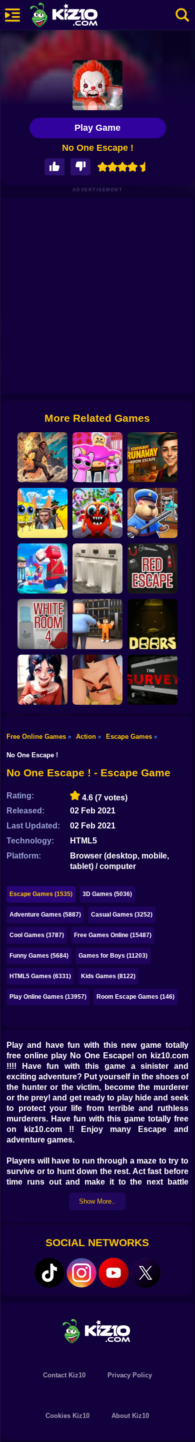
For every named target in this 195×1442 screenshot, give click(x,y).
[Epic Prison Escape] (43, 457)
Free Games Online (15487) (113, 935)
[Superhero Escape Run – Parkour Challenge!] (43, 568)
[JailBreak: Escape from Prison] (97, 624)
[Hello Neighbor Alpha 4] (97, 680)
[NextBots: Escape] (43, 513)
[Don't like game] (80, 167)
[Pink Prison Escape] (97, 457)
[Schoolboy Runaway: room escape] (153, 457)
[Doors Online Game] (153, 624)
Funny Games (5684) (39, 955)
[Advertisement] (97, 295)
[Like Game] (54, 167)
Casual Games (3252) (121, 914)
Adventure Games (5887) (45, 914)
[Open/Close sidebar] (12, 15)
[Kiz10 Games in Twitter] (145, 1273)
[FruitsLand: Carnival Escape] (97, 513)
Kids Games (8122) (108, 976)
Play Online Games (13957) (48, 996)
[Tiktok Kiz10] (49, 1273)
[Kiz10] (80, 16)
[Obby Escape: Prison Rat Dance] (153, 513)
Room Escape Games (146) (135, 996)
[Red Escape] (153, 568)
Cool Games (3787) (37, 935)
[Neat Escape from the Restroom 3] (97, 568)
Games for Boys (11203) (113, 955)
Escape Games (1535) (41, 894)
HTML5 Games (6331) (40, 976)
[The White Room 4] (43, 624)
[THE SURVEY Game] (153, 680)
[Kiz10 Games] (98, 1330)
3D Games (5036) (107, 894)
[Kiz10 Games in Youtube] (113, 1273)
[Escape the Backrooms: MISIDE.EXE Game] (43, 680)
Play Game (97, 128)
